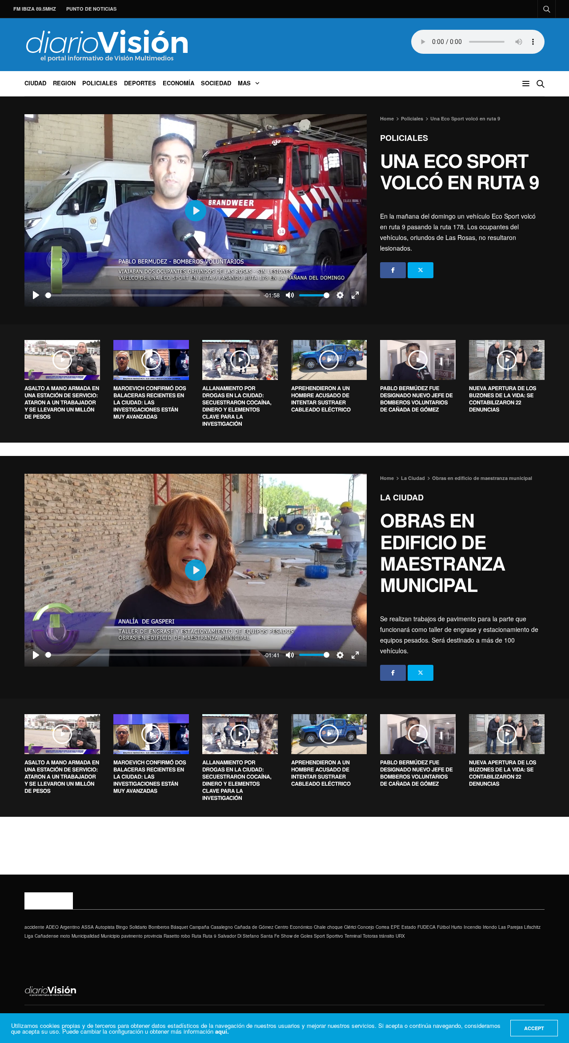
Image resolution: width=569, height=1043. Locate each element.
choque (335, 927)
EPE (395, 927)
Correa (382, 927)
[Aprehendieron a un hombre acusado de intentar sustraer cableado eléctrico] (329, 360)
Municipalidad (86, 936)
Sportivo (334, 936)
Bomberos (158, 927)
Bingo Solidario (131, 927)
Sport (319, 936)
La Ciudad (402, 497)
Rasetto (172, 936)
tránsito (386, 936)
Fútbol (443, 927)
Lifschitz (532, 927)
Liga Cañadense (41, 936)
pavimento (132, 936)
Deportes (140, 83)
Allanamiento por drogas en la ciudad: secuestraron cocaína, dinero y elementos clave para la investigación (236, 406)
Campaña (199, 927)
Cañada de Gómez (253, 927)
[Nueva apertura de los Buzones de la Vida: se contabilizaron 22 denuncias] (507, 360)
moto (65, 936)
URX (400, 936)
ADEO (52, 927)
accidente (34, 927)
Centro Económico (294, 927)
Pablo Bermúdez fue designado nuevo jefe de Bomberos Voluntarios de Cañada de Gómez (416, 398)
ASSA (87, 927)
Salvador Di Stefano (238, 936)
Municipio (110, 936)
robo (185, 936)
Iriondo (490, 927)
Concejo (365, 927)
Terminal (353, 936)
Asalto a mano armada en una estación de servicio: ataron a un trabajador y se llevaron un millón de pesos (61, 402)
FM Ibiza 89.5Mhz (34, 8)
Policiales (99, 83)
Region (64, 83)
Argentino (70, 927)
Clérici (350, 927)
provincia (153, 936)
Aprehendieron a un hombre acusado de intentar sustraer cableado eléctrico (321, 398)
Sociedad (216, 83)
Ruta (196, 936)
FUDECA (426, 927)
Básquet (179, 927)
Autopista (105, 927)
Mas (244, 83)
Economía (178, 83)
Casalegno (222, 927)
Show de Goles (297, 936)
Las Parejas (510, 927)
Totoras (370, 936)
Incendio (472, 927)
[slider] (152, 295)
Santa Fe (270, 936)
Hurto (456, 927)
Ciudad (35, 83)
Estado (408, 927)
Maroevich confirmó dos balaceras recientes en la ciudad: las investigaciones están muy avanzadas (149, 402)
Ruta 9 (209, 936)
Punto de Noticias (91, 8)
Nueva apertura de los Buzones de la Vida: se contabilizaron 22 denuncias (502, 398)
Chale (320, 927)
